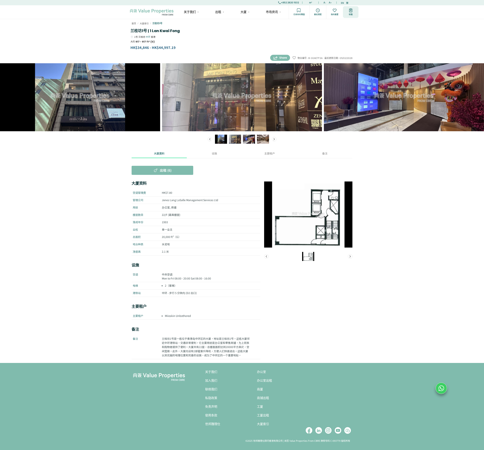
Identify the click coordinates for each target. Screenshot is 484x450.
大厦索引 (263, 424)
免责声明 (211, 406)
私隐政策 (211, 398)
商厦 (260, 389)
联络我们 (211, 389)
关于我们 (190, 12)
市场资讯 (272, 12)
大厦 (243, 12)
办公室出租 (264, 380)
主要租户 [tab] (269, 153)
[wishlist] (294, 58)
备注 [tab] (324, 153)
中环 (148, 36)
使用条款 (211, 415)
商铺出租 (263, 398)
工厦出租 (263, 415)
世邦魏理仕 (212, 424)
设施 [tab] (214, 153)
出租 (218, 12)
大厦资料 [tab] (159, 153)
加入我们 (211, 380)
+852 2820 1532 (290, 2)
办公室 (261, 372)
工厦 (260, 406)
